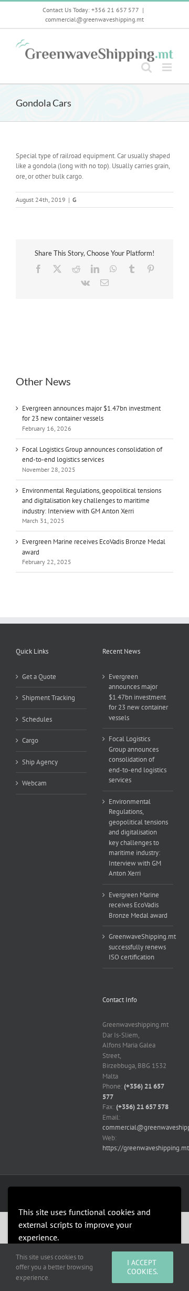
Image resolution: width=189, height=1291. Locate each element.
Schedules (37, 719)
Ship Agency (40, 762)
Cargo (30, 740)
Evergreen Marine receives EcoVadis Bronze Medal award (138, 905)
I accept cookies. (142, 1267)
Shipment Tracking (48, 697)
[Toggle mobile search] (146, 67)
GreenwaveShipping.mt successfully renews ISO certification (138, 947)
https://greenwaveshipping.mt (145, 1147)
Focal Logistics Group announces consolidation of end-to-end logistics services (137, 759)
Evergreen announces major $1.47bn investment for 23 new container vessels (138, 697)
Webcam (34, 783)
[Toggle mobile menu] (167, 67)
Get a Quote (39, 676)
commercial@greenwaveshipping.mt (94, 19)
